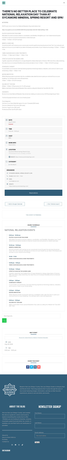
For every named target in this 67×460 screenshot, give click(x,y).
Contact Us (5, 441)
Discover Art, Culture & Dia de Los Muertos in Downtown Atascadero (33, 337)
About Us (5, 435)
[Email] (38, 367)
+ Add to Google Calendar (14, 204)
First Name (38, 413)
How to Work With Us (9, 437)
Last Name (38, 423)
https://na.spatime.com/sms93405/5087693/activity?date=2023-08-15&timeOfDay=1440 (25, 29)
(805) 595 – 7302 (18, 176)
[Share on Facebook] (27, 367)
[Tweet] (31, 367)
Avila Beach (13, 164)
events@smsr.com (14, 181)
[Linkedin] (35, 367)
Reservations (12, 144)
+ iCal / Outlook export (53, 204)
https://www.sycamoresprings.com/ (24, 157)
